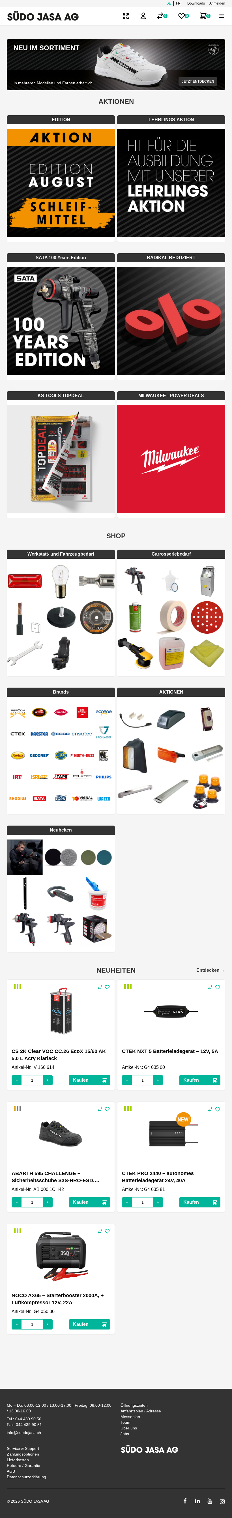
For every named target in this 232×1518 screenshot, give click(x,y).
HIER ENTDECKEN (199, 81)
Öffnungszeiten (134, 1405)
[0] (160, 16)
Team (125, 1422)
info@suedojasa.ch (24, 1432)
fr (178, 3)
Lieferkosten (18, 1460)
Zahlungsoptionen (23, 1454)
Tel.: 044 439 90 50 (24, 1419)
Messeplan (130, 1416)
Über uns (129, 1428)
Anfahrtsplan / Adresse (141, 1411)
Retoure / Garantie (23, 1465)
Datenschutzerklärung (26, 1477)
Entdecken (210, 970)
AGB (11, 1471)
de (168, 3)
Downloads (196, 3)
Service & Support (23, 1448)
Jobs (125, 1433)
